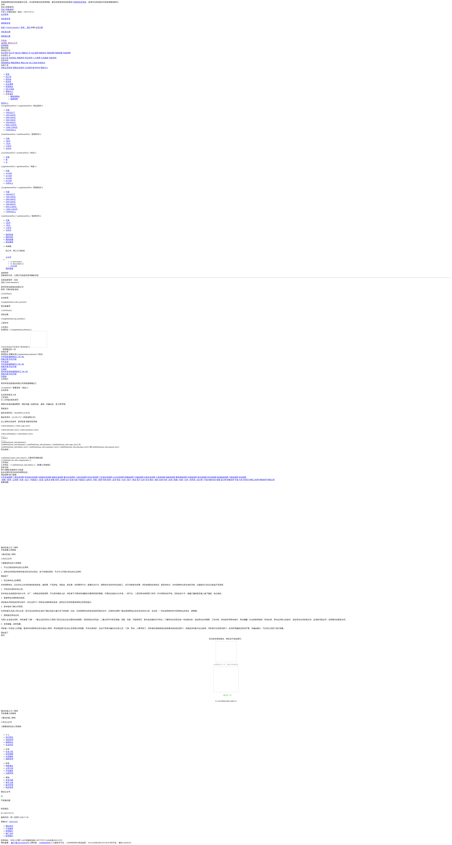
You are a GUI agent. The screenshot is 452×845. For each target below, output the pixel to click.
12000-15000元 (12, 127)
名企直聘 (35, 53)
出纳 (161, 480)
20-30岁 (9, 176)
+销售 (3, 480)
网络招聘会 (15, 63)
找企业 (8, 79)
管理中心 (4, 103)
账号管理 (9, 785)
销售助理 (263, 480)
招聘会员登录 (18, 68)
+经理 (8, 480)
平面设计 (82, 480)
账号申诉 (36, 68)
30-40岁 (9, 178)
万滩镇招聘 (139, 477)
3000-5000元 (11, 120)
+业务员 (47, 480)
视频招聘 (14, 99)
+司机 (94, 480)
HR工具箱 (33, 63)
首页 (7, 74)
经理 (57, 480)
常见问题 (9, 780)
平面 (236, 480)
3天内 (8, 141)
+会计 (26, 480)
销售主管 (271, 480)
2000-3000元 (11, 117)
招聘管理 (9, 759)
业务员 (89, 480)
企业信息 (9, 745)
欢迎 (16, 27)
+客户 (128, 480)
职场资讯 (41, 63)
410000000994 (45, 843)
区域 (71, 480)
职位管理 (28, 58)
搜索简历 (20, 58)
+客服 (175, 480)
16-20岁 (9, 173)
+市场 (180, 480)
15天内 (8, 146)
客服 (218, 480)
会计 (67, 480)
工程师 (62, 480)
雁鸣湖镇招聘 (181, 477)
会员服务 (44, 58)
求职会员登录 (6, 68)
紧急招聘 (51, 53)
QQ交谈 (13, 266)
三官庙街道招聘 (105, 477)
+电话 (133, 480)
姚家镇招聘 (170, 477)
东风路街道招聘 (44, 477)
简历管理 (9, 787)
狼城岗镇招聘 (222, 477)
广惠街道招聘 (18, 477)
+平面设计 (33, 480)
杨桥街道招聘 (57, 477)
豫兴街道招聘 (69, 477)
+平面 (205, 480)
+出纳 (169, 480)
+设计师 (199, 480)
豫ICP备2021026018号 (20, 843)
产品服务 (9, 771)
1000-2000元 (11, 115)
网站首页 (9, 826)
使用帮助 (4, 45)
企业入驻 (4, 58)
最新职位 (43, 53)
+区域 (40, 480)
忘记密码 (28, 68)
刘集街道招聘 (149, 477)
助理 (109, 480)
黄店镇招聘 (202, 477)
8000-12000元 (11, 125)
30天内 (8, 148)
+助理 (100, 480)
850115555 (13, 822)
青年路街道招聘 (31, 477)
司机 (105, 480)
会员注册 (22, 31)
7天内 (8, 144)
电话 (118, 480)
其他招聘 (242, 477)
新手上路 (9, 782)
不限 (7, 110)
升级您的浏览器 (79, 2)
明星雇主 (9, 766)
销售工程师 (254, 480)
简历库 (8, 82)
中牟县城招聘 (6, 477)
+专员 (123, 480)
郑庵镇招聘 (129, 477)
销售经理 (230, 480)
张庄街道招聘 (92, 477)
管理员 (246, 480)
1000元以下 (10, 113)
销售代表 (212, 480)
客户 (139, 480)
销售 (53, 480)
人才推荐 (36, 58)
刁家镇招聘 (233, 477)
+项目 (156, 480)
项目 (151, 480)
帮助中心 (44, 68)
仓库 (241, 480)
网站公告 (24, 63)
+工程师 (15, 480)
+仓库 (185, 480)
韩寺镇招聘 (212, 477)
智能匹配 (59, 53)
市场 (165, 480)
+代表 (21, 480)
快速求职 (52, 58)
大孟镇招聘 (160, 477)
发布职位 (12, 58)
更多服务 (9, 94)
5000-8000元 (11, 122)
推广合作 (9, 833)
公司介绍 (9, 768)
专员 (147, 480)
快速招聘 (67, 53)
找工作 (12, 53)
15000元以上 (11, 130)
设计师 (223, 480)
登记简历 (4, 53)
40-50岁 (9, 181)
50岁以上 (9, 183)
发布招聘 (9, 754)
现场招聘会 (5, 63)
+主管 (113, 480)
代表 (76, 480)
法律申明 (9, 773)
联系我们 (9, 831)
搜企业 (18, 53)
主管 (143, 480)
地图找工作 (26, 53)
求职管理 (9, 740)
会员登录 (5, 18)
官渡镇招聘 (192, 477)
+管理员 (192, 480)
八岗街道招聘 (81, 477)
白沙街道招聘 (118, 477)
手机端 (9, 42)
